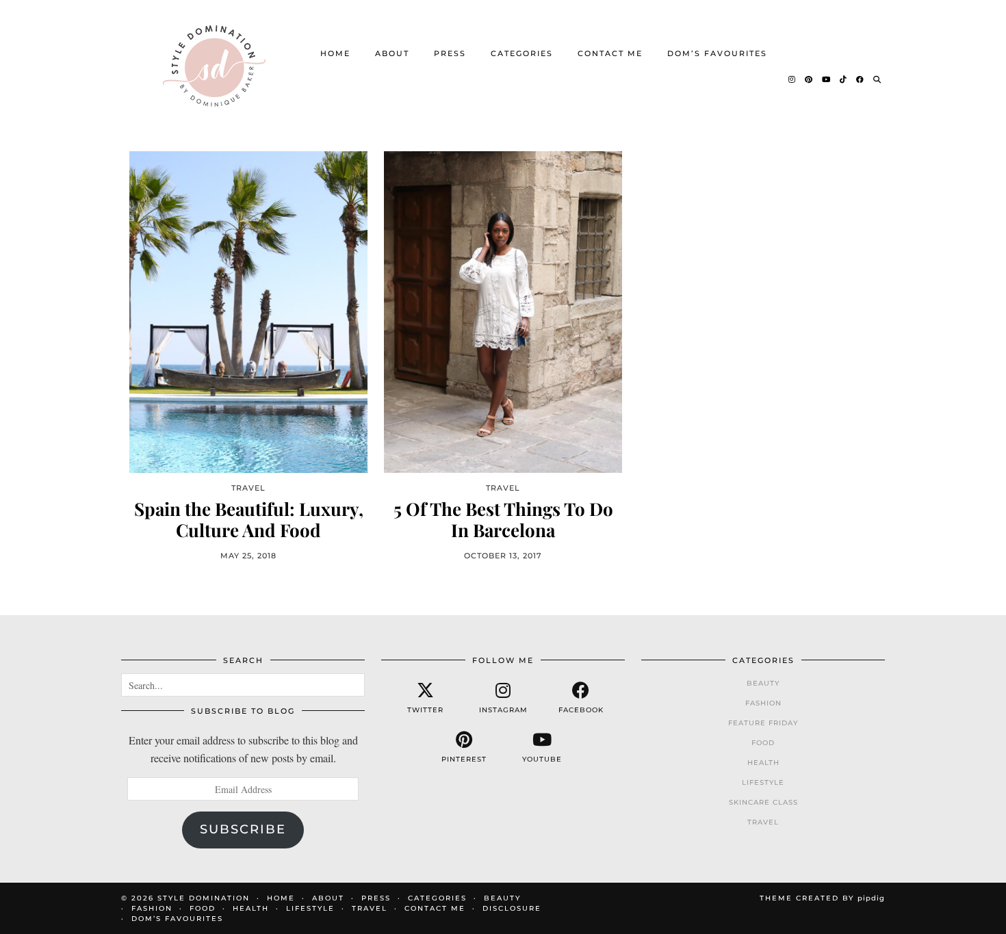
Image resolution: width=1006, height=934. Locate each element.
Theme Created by (822, 898)
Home (335, 53)
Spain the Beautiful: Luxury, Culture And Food (248, 519)
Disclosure (511, 908)
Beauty (763, 683)
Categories (522, 53)
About (392, 53)
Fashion (763, 703)
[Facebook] (860, 79)
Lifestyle (763, 782)
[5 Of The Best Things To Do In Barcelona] (503, 311)
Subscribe (243, 829)
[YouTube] (826, 79)
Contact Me (610, 53)
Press (450, 53)
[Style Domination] (214, 66)
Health (763, 762)
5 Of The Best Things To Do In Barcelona (503, 519)
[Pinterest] (809, 79)
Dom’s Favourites (717, 53)
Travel (763, 822)
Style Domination (203, 898)
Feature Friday (763, 722)
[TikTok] (844, 79)
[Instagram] (792, 79)
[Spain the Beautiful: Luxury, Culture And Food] (248, 311)
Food (763, 742)
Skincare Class (763, 802)
